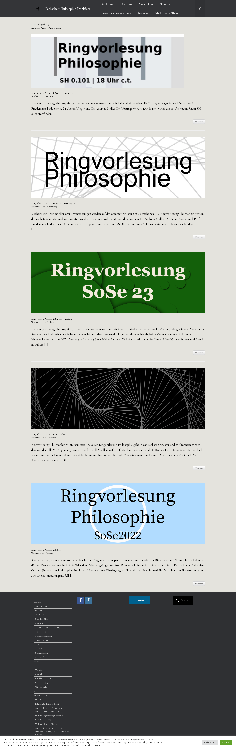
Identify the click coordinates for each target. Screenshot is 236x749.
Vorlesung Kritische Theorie (46, 724)
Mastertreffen (41, 648)
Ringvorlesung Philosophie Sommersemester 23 (52, 319)
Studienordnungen (42, 682)
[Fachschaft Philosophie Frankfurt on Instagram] (88, 600)
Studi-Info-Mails (42, 619)
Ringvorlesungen (41, 640)
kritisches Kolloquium (43, 720)
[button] (200, 8)
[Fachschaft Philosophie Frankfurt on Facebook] (80, 600)
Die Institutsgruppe (43, 606)
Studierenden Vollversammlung (47, 627)
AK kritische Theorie (168, 13)
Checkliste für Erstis (43, 678)
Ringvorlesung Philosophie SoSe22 (46, 550)
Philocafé (165, 4)
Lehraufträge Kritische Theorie (47, 704)
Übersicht (39, 670)
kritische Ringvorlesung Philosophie (49, 715)
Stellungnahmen (41, 653)
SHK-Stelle (40, 657)
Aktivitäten (145, 4)
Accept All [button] (226, 742)
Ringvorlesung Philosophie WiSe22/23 (48, 434)
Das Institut (40, 614)
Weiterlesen (199, 122)
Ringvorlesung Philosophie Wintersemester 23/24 (53, 203)
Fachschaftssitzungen (43, 636)
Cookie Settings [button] (210, 742)
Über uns (126, 4)
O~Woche (39, 674)
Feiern (37, 644)
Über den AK (40, 699)
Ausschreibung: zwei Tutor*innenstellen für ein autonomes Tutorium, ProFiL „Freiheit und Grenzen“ (53, 731)
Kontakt (143, 13)
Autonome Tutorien (42, 631)
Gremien (38, 610)
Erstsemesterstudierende (116, 13)
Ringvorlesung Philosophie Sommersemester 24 (52, 93)
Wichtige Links (41, 687)
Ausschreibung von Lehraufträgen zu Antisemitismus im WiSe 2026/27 (49, 710)
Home (110, 4)
